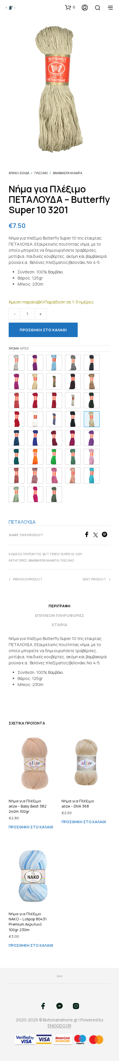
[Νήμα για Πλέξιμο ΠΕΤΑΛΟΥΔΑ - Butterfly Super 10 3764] (54, 457)
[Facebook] (88, 535)
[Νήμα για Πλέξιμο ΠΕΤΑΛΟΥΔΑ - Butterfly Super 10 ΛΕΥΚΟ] (35, 419)
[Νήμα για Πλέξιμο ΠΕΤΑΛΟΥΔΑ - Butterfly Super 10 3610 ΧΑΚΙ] (54, 494)
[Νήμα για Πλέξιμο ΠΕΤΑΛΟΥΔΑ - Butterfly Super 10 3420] (73, 438)
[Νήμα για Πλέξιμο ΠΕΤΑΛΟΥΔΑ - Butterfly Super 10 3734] (92, 400)
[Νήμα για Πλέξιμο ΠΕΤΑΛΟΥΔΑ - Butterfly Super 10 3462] (54, 438)
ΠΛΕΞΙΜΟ (41, 173)
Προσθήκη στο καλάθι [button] (31, 827)
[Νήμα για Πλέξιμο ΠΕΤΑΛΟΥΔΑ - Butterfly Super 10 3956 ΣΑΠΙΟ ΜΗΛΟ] (35, 475)
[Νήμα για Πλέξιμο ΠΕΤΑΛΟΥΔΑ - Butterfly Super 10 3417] (17, 475)
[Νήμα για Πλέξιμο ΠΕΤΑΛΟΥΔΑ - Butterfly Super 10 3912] (35, 363)
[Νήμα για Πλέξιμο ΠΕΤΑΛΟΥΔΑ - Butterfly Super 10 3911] (17, 381)
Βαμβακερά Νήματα (67, 173)
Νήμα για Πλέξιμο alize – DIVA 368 (78, 803)
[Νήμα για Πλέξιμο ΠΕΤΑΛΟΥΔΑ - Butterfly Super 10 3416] (17, 400)
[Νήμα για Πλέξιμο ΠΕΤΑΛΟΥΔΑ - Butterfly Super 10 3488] (17, 419)
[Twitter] (97, 535)
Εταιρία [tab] (59, 624)
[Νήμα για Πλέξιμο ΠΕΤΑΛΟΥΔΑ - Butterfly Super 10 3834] (17, 438)
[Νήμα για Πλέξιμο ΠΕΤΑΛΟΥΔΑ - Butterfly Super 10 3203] (92, 381)
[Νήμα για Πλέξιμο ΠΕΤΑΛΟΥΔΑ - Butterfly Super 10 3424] (35, 400)
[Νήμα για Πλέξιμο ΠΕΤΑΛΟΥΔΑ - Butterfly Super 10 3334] (73, 381)
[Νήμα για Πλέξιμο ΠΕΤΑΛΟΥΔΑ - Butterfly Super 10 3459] (35, 494)
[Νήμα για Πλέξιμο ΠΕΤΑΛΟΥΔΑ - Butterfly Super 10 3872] (35, 438)
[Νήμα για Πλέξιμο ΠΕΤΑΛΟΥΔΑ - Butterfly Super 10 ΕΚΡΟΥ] (35, 381)
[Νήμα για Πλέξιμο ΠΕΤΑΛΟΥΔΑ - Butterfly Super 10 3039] (92, 363)
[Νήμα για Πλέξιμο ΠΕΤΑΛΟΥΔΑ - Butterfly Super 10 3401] (35, 457)
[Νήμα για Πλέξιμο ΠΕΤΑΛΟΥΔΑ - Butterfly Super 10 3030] (73, 363)
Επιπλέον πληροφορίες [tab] (59, 615)
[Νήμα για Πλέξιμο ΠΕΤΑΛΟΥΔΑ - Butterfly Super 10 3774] (73, 457)
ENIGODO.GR (59, 1025)
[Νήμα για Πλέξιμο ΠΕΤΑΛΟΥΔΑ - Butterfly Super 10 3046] (17, 363)
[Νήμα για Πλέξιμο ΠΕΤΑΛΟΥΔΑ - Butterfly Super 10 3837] (54, 363)
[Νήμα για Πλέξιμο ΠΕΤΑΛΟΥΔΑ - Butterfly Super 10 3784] (17, 457)
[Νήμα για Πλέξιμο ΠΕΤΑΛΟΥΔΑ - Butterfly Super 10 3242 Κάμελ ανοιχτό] (54, 381)
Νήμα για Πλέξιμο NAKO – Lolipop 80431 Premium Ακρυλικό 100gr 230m (28, 921)
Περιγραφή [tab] (59, 605)
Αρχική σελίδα (19, 173)
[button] (70, 7)
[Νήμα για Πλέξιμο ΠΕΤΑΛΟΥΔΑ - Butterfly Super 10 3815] (92, 475)
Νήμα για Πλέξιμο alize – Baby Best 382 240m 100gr (28, 806)
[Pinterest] (106, 535)
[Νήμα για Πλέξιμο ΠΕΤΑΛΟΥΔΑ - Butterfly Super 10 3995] (54, 400)
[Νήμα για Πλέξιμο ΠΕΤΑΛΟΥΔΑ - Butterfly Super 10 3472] (73, 475)
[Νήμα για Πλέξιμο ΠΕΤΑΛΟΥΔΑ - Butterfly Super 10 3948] (92, 438)
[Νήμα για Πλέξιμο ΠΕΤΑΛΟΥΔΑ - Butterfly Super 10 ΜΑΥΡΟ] (73, 419)
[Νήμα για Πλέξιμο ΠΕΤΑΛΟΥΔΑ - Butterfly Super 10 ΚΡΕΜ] (73, 400)
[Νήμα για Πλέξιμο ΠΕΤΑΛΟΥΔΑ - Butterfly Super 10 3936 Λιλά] (54, 419)
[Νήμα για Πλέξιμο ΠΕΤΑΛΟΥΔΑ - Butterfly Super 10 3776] (17, 494)
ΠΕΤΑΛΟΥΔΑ (22, 522)
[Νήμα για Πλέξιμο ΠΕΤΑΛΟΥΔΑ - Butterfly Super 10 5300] (92, 457)
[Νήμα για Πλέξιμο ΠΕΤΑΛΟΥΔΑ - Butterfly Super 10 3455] (54, 475)
